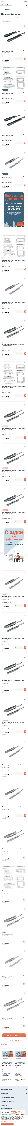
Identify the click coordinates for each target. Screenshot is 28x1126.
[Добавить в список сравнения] (24, 26)
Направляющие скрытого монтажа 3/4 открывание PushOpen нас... (13, 387)
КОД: (3, 52)
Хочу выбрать (4, 1121)
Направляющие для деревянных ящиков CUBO (7, 1063)
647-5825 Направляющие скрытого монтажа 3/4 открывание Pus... (13, 345)
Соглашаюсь (7, 1124)
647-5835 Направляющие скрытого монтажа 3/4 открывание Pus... (13, 933)
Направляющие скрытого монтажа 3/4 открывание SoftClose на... (13, 50)
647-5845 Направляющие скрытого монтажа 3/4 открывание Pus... (13, 723)
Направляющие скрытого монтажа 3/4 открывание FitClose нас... (13, 429)
